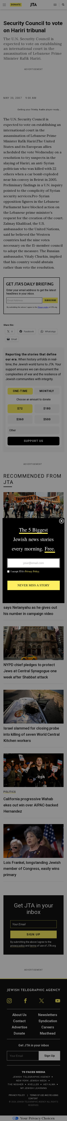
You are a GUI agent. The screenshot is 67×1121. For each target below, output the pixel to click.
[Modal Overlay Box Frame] (33, 560)
